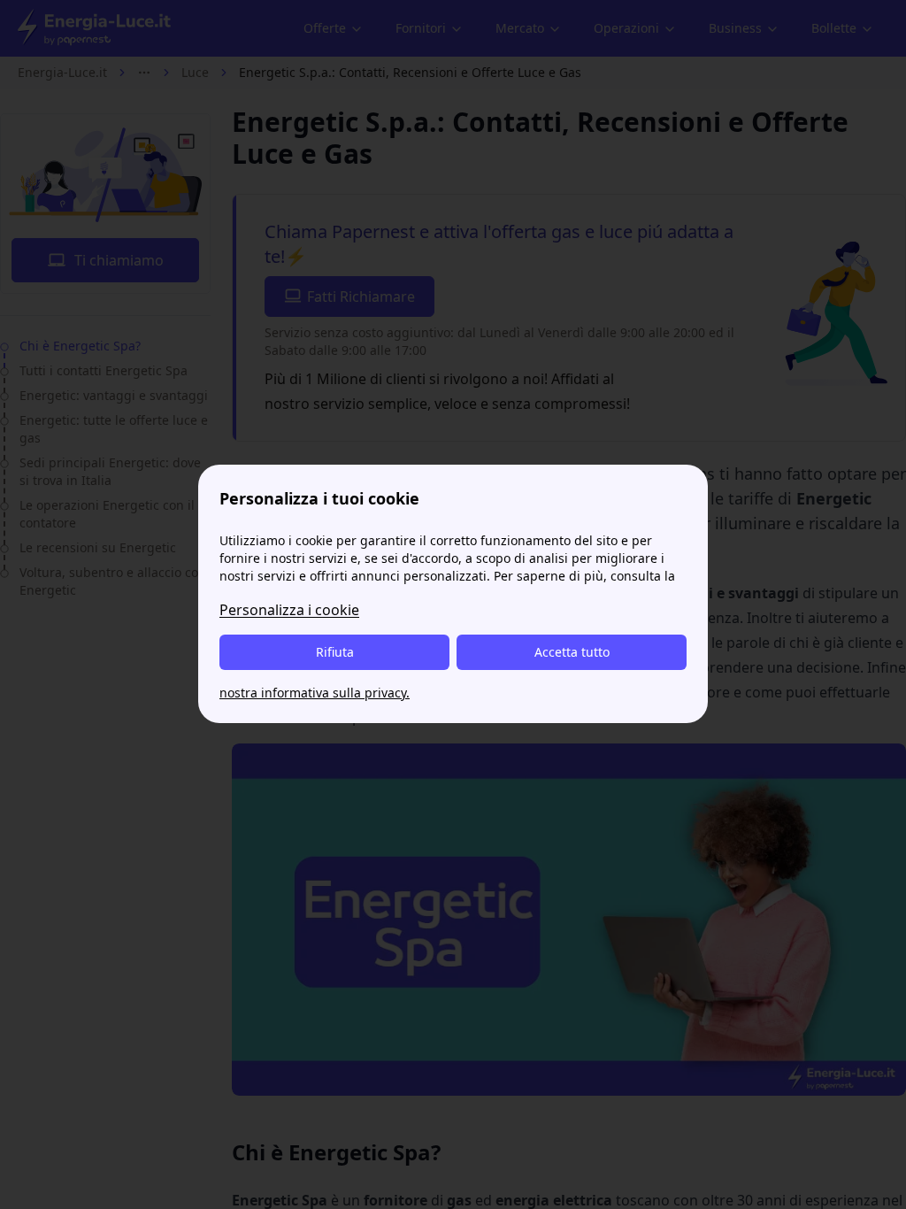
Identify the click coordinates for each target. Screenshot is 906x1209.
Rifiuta (335, 651)
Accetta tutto (572, 651)
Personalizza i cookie (289, 610)
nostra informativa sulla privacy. (314, 692)
